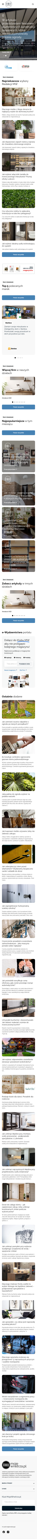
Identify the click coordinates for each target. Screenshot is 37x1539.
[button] (3, 4)
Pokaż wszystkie (18, 254)
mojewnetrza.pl (10, 1527)
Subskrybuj (18, 1508)
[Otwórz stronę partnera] (18, 268)
